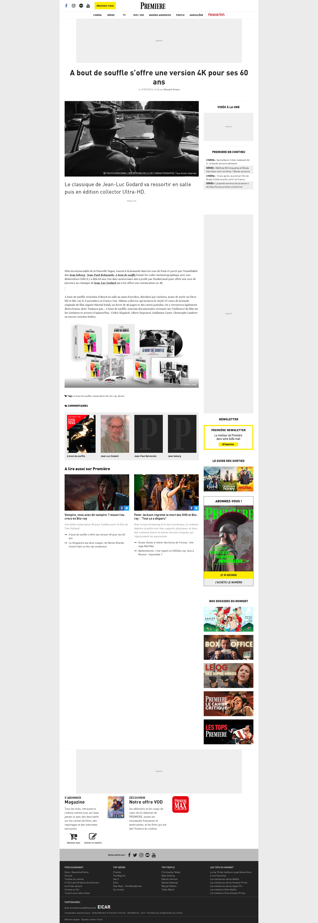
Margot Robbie (168, 886)
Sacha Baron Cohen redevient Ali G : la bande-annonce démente (228, 161)
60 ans (121, 396)
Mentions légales (72, 919)
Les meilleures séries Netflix (224, 879)
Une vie (68, 875)
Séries (111, 15)
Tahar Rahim (168, 889)
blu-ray (113, 396)
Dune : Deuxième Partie (76, 872)
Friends (117, 872)
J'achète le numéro (228, 582)
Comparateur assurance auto (77, 913)
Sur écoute (118, 889)
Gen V (116, 879)
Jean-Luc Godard (105, 283)
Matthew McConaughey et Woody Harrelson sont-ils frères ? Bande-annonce (228, 169)
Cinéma (97, 15)
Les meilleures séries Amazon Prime (228, 882)
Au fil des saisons (73, 886)
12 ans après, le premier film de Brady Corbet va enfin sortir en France (227, 177)
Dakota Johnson (169, 879)
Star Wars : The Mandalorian (127, 886)
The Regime (119, 875)
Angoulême (196, 15)
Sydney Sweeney (169, 882)
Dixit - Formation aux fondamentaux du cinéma (162, 913)
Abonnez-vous (105, 5)
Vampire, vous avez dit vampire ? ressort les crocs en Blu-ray (94, 516)
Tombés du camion (74, 879)
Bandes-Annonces (160, 15)
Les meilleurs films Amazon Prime (227, 893)
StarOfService (133, 913)
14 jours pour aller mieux (77, 893)
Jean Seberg (77, 275)
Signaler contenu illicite (91, 919)
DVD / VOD (138, 15)
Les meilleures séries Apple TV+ (226, 886)
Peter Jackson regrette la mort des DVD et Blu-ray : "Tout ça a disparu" (166, 516)
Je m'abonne (228, 575)
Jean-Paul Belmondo (100, 275)
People (180, 15)
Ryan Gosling (168, 875)
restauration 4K (100, 396)
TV (124, 15)
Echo (115, 882)
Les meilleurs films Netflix (223, 889)
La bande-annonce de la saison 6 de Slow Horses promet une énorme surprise (227, 185)
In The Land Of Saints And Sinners (82, 882)
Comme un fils (72, 889)
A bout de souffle (125, 275)
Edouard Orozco (172, 89)
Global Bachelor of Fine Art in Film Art (109, 913)
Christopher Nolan (170, 872)
